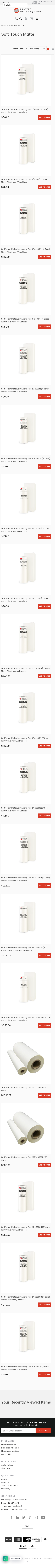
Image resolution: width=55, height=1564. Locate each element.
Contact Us (6, 1454)
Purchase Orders (8, 1444)
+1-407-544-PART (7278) (11, 1506)
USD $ (26, 1526)
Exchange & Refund (10, 1448)
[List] (52, 49)
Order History (7, 1465)
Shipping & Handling (10, 1451)
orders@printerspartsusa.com (14, 1509)
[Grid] (48, 49)
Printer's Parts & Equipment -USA (30, 1558)
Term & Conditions (9, 1485)
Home (3, 26)
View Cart (5, 1468)
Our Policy (5, 1488)
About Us (5, 1482)
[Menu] (37, 18)
